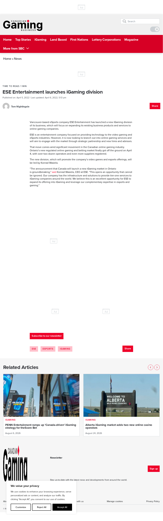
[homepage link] (22, 25)
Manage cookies (115, 501)
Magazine (131, 39)
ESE (34, 348)
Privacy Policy (153, 501)
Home (7, 39)
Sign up (154, 468)
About (6, 501)
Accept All (62, 507)
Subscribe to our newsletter (47, 336)
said (54, 172)
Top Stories (23, 39)
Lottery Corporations (106, 39)
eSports (48, 348)
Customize (21, 507)
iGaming (40, 39)
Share (155, 106)
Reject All (41, 507)
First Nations (79, 39)
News (18, 58)
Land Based (58, 39)
